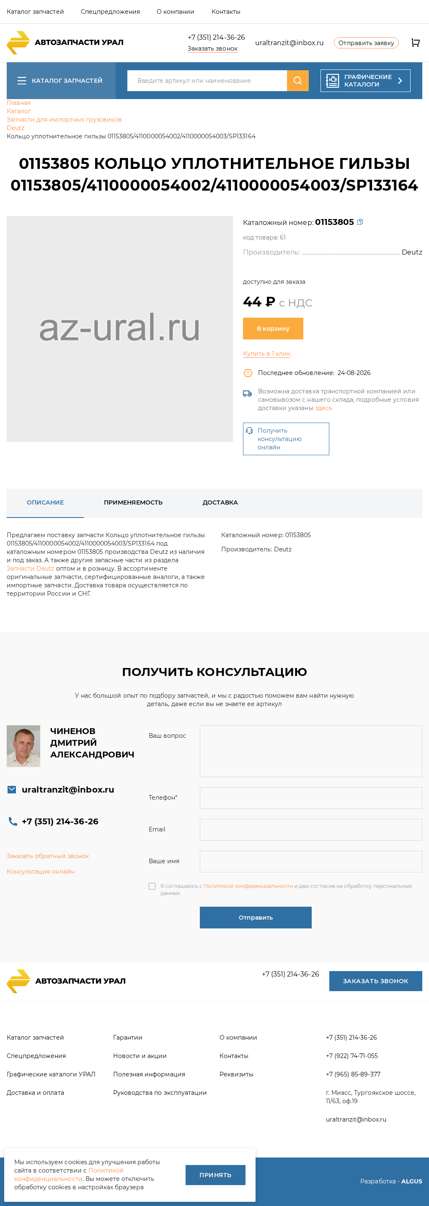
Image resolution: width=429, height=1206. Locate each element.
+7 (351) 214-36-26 (216, 37)
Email (157, 829)
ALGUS (411, 1181)
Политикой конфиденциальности (248, 886)
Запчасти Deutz (30, 568)
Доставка (220, 502)
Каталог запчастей (67, 80)
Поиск (298, 80)
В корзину (273, 328)
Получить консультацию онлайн (280, 439)
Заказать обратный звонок (48, 856)
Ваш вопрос (167, 735)
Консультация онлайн (41, 871)
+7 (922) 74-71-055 (352, 1056)
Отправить (256, 917)
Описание (45, 502)
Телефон (163, 797)
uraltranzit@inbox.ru (289, 43)
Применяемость (133, 502)
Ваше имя (164, 861)
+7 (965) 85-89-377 (353, 1074)
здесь (323, 408)
